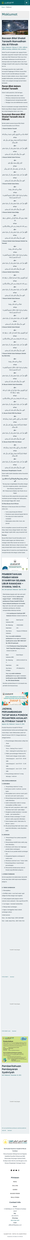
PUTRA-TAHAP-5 (5, 976)
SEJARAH (15, 1189)
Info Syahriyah (8, 589)
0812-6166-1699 (15, 1220)
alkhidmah (14, 49)
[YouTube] (16, 1170)
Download (12, 976)
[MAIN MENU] (26, 2)
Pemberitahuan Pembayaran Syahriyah (11, 1069)
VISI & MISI (15, 1185)
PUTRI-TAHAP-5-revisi (6, 1031)
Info (3, 589)
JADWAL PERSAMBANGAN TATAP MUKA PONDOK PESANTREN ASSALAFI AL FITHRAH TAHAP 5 (15, 715)
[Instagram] (18, 1170)
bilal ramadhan (22, 49)
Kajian (3, 47)
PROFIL (15, 1181)
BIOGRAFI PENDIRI (15, 1193)
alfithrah (25, 47)
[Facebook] (11, 1170)
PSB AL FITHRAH (15, 1197)
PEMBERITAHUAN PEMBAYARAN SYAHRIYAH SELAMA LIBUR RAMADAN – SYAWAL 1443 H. (13, 580)
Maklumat (8, 47)
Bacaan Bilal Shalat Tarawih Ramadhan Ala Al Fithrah (14, 41)
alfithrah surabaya (6, 49)
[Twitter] (14, 1170)
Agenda (4, 724)
